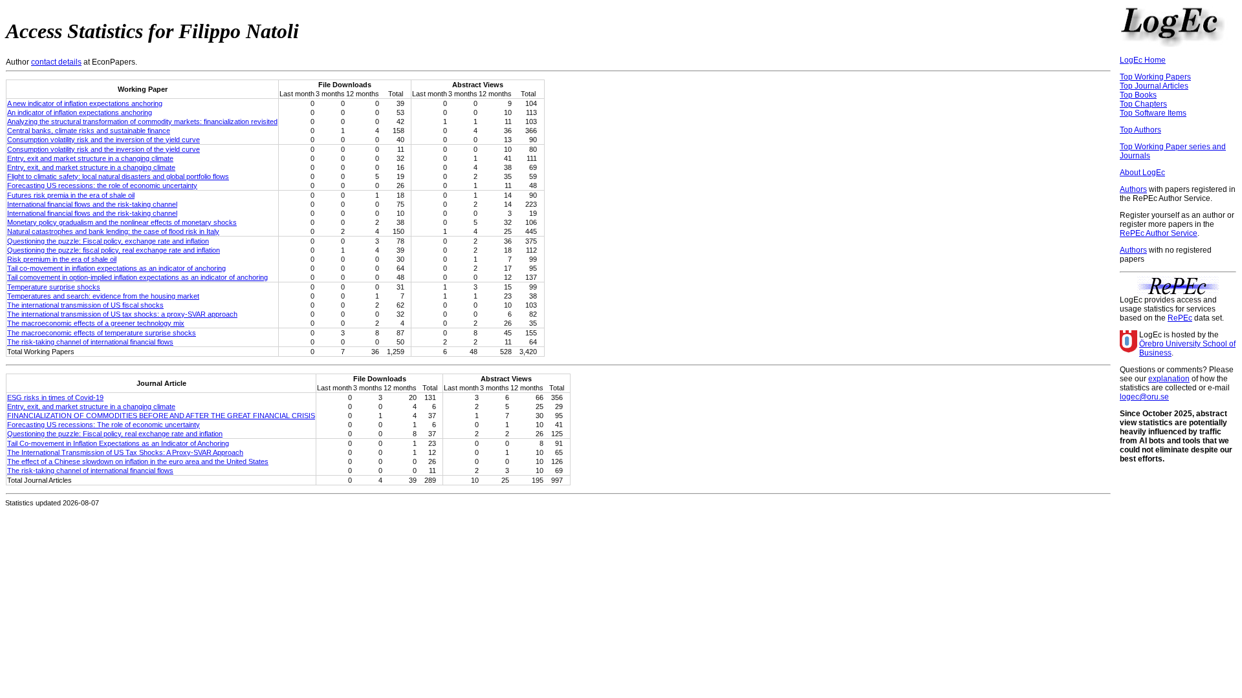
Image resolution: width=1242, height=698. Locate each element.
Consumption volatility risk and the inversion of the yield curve (103, 139)
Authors (1133, 189)
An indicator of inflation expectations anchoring (79, 112)
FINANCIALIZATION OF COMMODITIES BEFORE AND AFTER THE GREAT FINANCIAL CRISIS (161, 415)
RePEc (1180, 318)
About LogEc (1142, 172)
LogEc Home (1143, 60)
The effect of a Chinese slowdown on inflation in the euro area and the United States (137, 461)
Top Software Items (1153, 113)
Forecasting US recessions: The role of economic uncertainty (103, 424)
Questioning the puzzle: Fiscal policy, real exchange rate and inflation (115, 434)
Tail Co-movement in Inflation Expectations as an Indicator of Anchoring (118, 443)
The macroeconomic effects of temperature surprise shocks (101, 333)
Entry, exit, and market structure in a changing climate (91, 167)
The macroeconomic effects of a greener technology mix (95, 323)
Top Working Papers (1155, 76)
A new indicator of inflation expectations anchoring (84, 103)
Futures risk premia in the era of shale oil (71, 195)
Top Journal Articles (1154, 85)
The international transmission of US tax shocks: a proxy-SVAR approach (122, 314)
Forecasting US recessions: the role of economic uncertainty (102, 185)
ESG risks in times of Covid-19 (55, 397)
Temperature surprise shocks (53, 287)
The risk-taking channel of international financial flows (90, 342)
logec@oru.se (1144, 396)
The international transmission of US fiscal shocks (85, 305)
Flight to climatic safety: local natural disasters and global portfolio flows (118, 176)
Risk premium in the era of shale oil (61, 259)
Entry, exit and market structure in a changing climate (90, 158)
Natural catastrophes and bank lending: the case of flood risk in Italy (113, 231)
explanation (1169, 378)
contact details (56, 62)
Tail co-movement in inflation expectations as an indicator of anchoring (116, 268)
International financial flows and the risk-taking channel (92, 204)
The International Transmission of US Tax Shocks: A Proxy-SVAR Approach (125, 452)
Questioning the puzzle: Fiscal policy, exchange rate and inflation (108, 241)
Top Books (1138, 95)
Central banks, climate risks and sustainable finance (88, 130)
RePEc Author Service (1158, 233)
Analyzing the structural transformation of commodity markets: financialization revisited (142, 121)
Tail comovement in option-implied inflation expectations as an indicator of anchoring (137, 277)
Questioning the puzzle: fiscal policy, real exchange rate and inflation (113, 250)
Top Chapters (1143, 104)
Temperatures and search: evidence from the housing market (103, 296)
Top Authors (1140, 129)
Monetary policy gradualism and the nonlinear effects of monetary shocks (122, 222)
